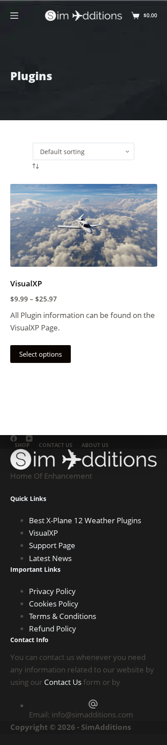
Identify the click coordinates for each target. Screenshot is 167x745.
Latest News (50, 558)
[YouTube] (29, 438)
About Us (95, 445)
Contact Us (56, 445)
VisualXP (26, 283)
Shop (22, 445)
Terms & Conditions (62, 616)
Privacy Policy (52, 591)
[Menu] (14, 16)
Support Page (52, 545)
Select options (40, 354)
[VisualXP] (83, 225)
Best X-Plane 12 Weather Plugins (85, 520)
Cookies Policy (53, 603)
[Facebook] (13, 438)
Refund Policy (52, 628)
